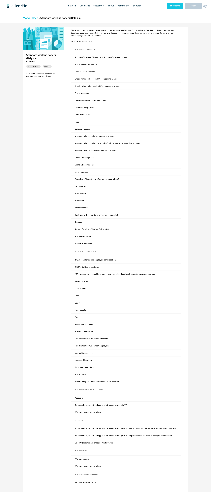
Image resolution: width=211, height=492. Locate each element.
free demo (175, 6)
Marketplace (30, 18)
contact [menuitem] (137, 6)
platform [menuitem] (72, 6)
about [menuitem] (111, 6)
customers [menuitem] (98, 6)
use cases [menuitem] (85, 6)
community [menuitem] (123, 6)
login (193, 6)
